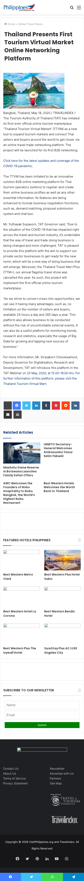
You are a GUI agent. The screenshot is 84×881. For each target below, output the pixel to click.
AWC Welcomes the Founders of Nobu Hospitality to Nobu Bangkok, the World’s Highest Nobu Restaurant (19, 493)
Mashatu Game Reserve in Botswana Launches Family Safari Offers (21, 471)
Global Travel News (30, 24)
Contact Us (10, 768)
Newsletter (57, 768)
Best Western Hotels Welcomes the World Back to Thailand (59, 487)
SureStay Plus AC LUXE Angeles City (60, 650)
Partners (55, 778)
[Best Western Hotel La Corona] (21, 597)
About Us (9, 773)
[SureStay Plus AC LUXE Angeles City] (62, 633)
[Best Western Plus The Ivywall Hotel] (21, 633)
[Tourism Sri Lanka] (19, 7)
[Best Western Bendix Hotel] (62, 597)
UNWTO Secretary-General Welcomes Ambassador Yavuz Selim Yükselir (58, 450)
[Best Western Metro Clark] (21, 560)
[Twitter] (26, 405)
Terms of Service (14, 778)
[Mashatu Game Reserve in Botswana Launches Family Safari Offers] (21, 453)
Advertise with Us (62, 773)
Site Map (56, 783)
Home (11, 24)
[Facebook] (17, 405)
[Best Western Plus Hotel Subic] (62, 560)
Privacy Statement (15, 783)
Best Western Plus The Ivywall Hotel (19, 650)
